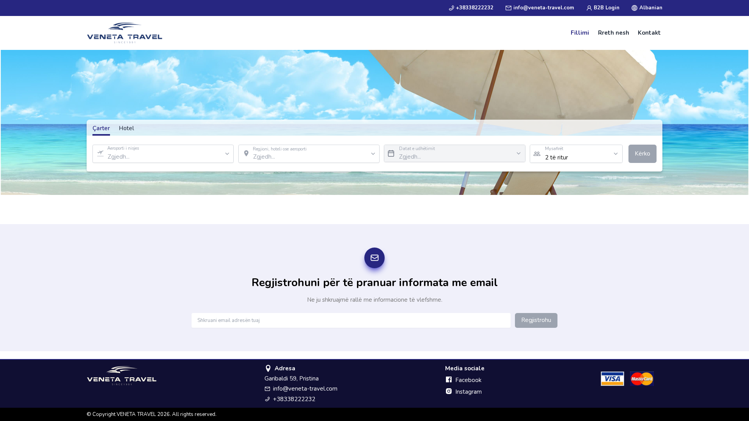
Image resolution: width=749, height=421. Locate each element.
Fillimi (580, 33)
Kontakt (649, 33)
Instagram (468, 392)
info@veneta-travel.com (543, 7)
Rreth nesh (613, 33)
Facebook (468, 380)
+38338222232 (474, 7)
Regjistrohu (536, 320)
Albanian (650, 7)
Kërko (642, 153)
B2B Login (606, 7)
